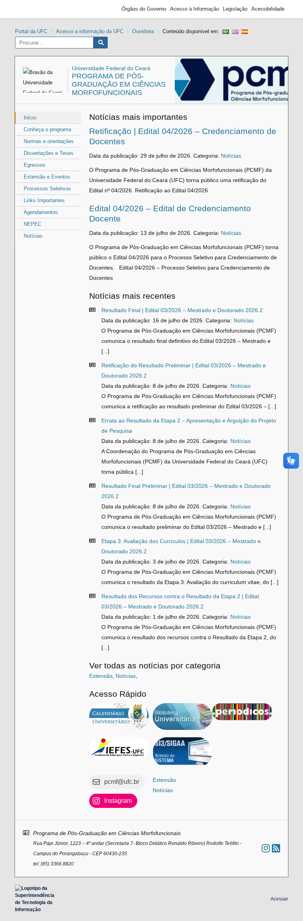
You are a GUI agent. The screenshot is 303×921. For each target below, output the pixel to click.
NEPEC (32, 224)
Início (30, 118)
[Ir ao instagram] (266, 848)
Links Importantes (44, 200)
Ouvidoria (143, 31)
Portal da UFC (31, 31)
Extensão (100, 676)
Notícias (33, 236)
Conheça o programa (47, 129)
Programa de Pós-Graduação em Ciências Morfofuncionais (119, 84)
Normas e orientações (49, 141)
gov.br (33, 9)
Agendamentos (41, 212)
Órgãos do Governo (144, 9)
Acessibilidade (267, 9)
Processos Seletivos (47, 189)
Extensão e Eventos (47, 177)
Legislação (235, 9)
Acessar (279, 899)
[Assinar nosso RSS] (276, 848)
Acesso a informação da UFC (89, 31)
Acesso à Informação (194, 9)
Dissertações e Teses (48, 153)
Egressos (34, 165)
